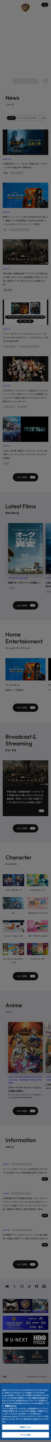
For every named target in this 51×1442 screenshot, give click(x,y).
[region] (25, 1411)
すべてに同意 (25, 1435)
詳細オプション (25, 1427)
